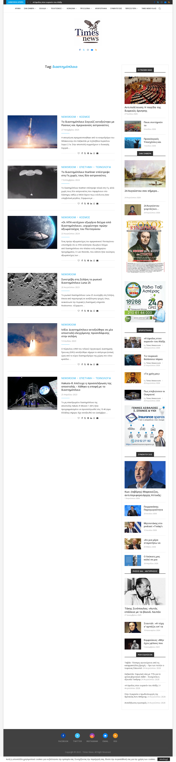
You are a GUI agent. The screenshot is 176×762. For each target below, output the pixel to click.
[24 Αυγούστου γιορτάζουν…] (133, 209)
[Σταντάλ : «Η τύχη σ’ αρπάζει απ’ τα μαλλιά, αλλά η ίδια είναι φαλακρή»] (133, 627)
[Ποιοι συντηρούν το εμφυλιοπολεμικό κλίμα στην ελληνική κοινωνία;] (133, 126)
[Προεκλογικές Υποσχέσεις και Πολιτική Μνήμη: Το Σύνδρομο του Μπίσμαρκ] (133, 142)
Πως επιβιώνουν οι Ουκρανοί (154, 393)
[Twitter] (158, 2)
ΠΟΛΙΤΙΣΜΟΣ (56, 8)
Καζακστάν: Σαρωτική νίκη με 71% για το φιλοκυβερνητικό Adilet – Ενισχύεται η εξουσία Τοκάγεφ (143, 677)
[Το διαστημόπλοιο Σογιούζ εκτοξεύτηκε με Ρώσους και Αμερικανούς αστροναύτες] (32, 131)
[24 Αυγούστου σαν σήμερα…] (145, 173)
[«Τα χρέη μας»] (133, 377)
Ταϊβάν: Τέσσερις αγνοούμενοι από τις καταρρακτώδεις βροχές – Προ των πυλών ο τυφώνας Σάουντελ (144, 665)
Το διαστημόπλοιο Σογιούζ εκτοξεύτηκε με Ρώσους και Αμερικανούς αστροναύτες (87, 123)
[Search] (159, 8)
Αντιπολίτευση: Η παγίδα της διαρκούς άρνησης (143, 109)
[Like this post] (79, 153)
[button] (28, 2)
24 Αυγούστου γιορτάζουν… (151, 207)
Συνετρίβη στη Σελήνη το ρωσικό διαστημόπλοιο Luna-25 (81, 281)
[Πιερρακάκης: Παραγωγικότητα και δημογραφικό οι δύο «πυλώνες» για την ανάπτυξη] (133, 510)
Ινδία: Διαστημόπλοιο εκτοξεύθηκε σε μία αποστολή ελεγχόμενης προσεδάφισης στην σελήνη (87, 333)
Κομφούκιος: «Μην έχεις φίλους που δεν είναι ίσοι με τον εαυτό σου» (154, 645)
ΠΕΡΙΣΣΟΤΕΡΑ (130, 8)
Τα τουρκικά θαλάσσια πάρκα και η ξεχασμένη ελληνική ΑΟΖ (153, 360)
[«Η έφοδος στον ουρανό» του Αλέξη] (133, 342)
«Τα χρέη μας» (152, 373)
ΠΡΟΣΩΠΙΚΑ (85, 8)
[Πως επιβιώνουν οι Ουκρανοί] (133, 395)
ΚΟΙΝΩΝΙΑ (71, 8)
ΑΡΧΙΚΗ (17, 8)
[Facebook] (154, 2)
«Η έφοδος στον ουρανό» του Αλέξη (154, 340)
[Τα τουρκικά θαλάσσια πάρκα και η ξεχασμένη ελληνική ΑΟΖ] (133, 359)
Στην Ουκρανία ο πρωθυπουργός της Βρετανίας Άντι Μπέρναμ (58, 2)
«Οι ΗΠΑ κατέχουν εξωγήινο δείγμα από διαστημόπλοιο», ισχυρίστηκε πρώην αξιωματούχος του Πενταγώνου (86, 226)
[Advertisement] (61, 92)
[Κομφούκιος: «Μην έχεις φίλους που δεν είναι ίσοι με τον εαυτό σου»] (133, 644)
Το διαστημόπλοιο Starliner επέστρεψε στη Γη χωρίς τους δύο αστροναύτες (85, 173)
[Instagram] (162, 2)
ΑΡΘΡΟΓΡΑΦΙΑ (101, 8)
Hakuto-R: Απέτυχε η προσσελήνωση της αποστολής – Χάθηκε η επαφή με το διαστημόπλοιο (86, 387)
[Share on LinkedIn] (91, 153)
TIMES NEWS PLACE (148, 8)
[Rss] (169, 2)
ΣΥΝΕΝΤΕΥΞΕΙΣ (116, 8)
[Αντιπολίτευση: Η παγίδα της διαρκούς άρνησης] (145, 90)
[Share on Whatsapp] (94, 153)
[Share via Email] (97, 153)
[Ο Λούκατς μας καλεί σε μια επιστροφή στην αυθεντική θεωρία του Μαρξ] (133, 560)
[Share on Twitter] (85, 153)
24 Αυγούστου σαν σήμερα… (142, 190)
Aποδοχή (164, 759)
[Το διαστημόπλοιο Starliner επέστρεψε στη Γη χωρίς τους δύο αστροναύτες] (32, 182)
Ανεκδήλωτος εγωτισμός (136, 702)
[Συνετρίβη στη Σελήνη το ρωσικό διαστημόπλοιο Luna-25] (32, 289)
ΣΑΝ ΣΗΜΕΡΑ (29, 8)
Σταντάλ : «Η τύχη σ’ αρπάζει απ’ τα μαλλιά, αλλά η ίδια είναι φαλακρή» (154, 628)
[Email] (165, 2)
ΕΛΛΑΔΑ (42, 8)
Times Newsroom (153, 345)
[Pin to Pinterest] (88, 153)
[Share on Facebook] (82, 153)
